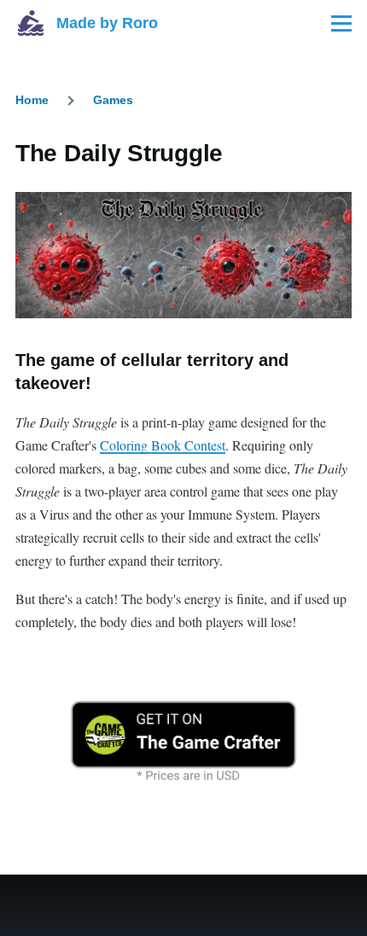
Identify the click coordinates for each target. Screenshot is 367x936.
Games (113, 100)
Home (32, 100)
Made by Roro (107, 23)
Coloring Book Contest (162, 445)
